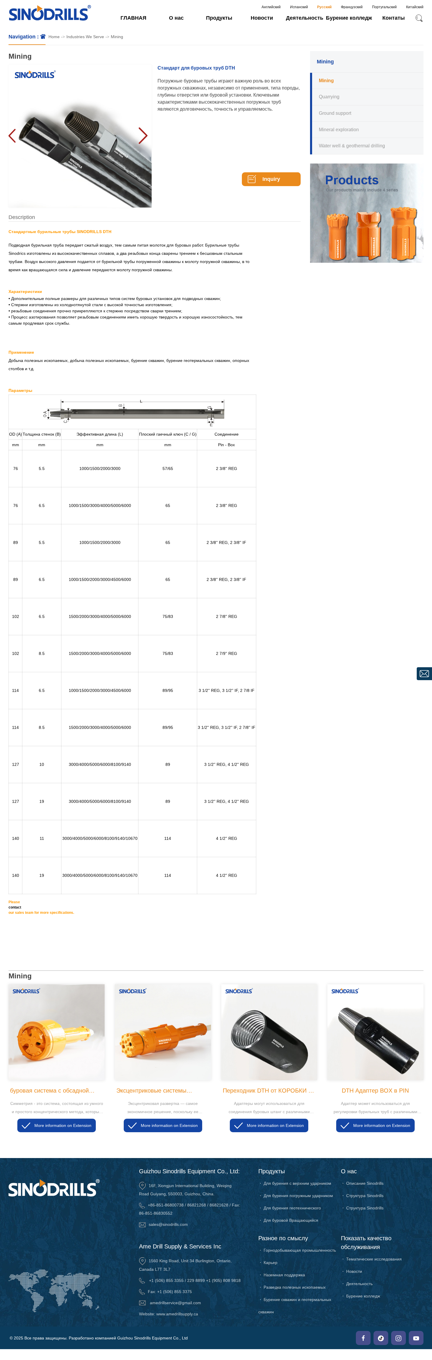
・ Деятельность (357, 1283)
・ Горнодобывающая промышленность (297, 1250)
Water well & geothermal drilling (352, 145)
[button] (143, 136)
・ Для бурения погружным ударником (295, 1195)
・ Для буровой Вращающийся (288, 1220)
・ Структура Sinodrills (362, 1195)
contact (15, 907)
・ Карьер (267, 1262)
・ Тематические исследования (371, 1259)
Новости (262, 18)
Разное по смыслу (283, 1238)
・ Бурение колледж (360, 1296)
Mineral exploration (339, 129)
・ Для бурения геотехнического (289, 1208)
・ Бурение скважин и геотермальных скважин (294, 1305)
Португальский (384, 7)
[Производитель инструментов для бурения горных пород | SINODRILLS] (50, 13)
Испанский (299, 7)
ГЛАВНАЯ (133, 18)
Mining (117, 36)
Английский (271, 7)
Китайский (414, 7)
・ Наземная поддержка (281, 1275)
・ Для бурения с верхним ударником (294, 1183)
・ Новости (351, 1271)
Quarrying (329, 96)
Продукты (219, 18)
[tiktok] (381, 1338)
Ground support (335, 113)
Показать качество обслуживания (366, 1242)
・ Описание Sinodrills (362, 1183)
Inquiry (271, 179)
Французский (352, 7)
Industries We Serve (85, 36)
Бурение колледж (349, 18)
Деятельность (304, 18)
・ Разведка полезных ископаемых (292, 1287)
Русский (324, 7)
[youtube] (416, 1338)
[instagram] (398, 1338)
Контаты (393, 18)
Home (54, 36)
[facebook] (363, 1338)
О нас (176, 18)
